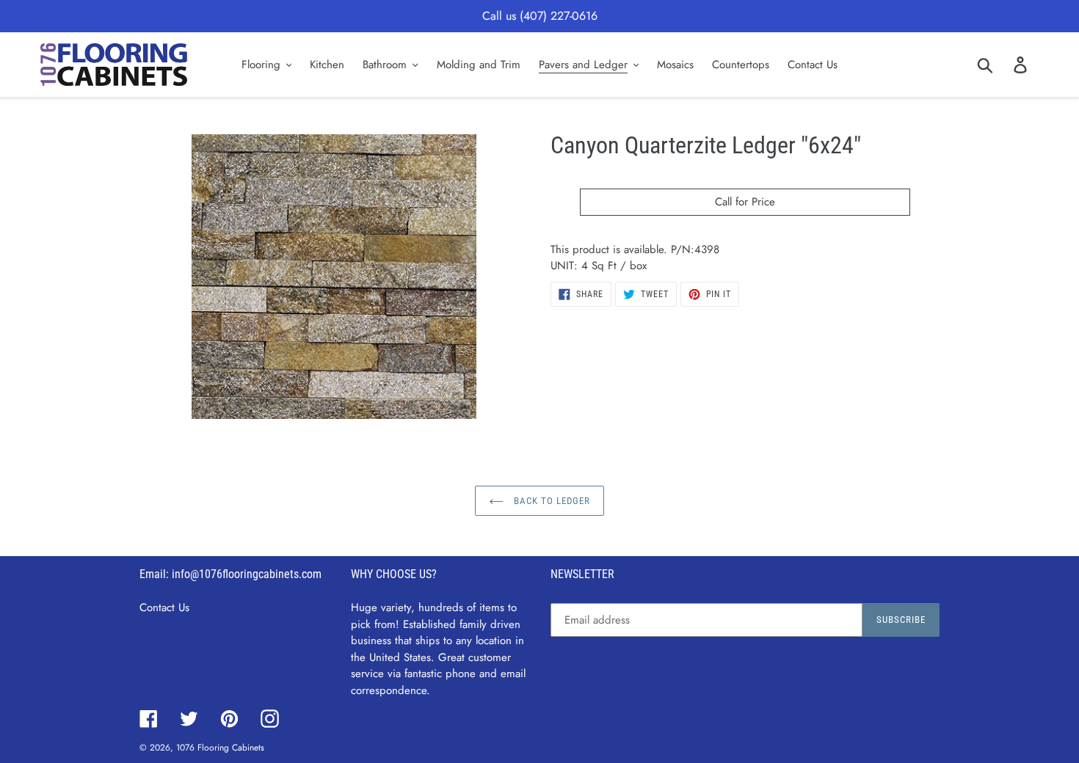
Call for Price (745, 202)
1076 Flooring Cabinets (220, 747)
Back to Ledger (551, 500)
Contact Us (164, 607)
